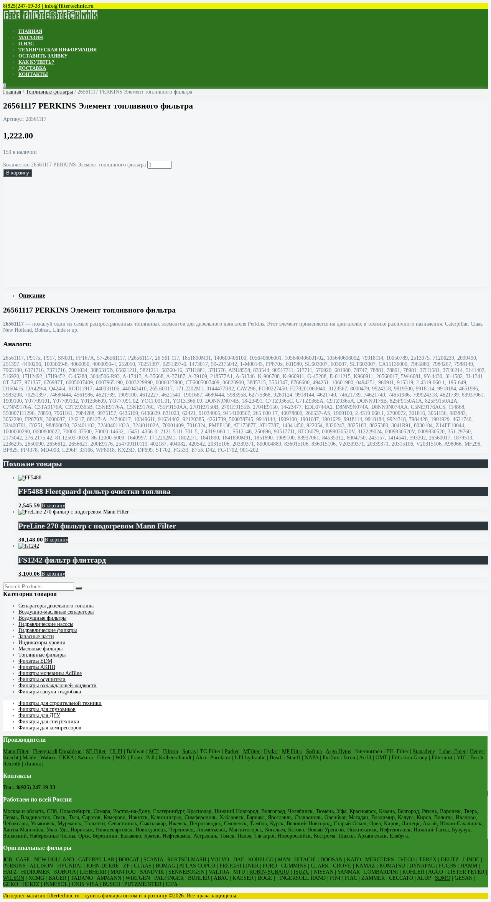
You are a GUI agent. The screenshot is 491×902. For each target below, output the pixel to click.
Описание (31, 295)
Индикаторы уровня (41, 642)
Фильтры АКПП (36, 667)
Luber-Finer (452, 751)
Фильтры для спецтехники (48, 721)
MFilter (251, 751)
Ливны (33, 764)
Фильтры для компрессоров (49, 728)
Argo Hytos (338, 751)
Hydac (271, 751)
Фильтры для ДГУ (39, 715)
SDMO (442, 878)
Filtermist (442, 757)
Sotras (189, 751)
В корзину (17, 173)
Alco (201, 757)
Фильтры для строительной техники (60, 703)
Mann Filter (16, 751)
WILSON (13, 878)
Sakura (85, 757)
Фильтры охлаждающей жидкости (57, 685)
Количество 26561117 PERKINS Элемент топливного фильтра (74, 165)
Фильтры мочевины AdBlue (50, 673)
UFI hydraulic (250, 757)
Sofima (314, 751)
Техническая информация (57, 50)
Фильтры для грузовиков (47, 709)
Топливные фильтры (49, 92)
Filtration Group (409, 757)
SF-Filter (96, 751)
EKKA (66, 757)
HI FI (116, 751)
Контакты (33, 74)
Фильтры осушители (42, 679)
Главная (30, 31)
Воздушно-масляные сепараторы (56, 612)
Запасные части (36, 636)
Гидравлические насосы (45, 624)
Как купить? (36, 62)
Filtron (170, 751)
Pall (150, 757)
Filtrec (104, 757)
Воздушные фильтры (42, 618)
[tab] (253, 295)
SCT (154, 751)
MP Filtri (292, 751)
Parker (232, 751)
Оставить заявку (43, 56)
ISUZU (301, 872)
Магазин (30, 37)
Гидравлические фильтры (47, 630)
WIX (120, 757)
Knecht (10, 757)
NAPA (311, 757)
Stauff (293, 757)
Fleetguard (44, 751)
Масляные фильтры (40, 649)
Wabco (47, 757)
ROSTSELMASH (186, 859)
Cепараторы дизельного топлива (56, 606)
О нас (26, 43)
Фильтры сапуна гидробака (49, 692)
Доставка (32, 68)
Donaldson (70, 751)
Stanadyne (424, 751)
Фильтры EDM (35, 661)
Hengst (477, 751)
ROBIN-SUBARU (269, 872)
